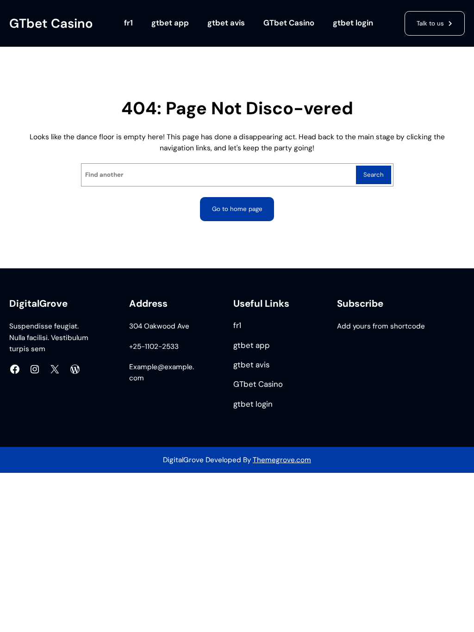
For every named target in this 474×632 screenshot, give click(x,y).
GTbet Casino (51, 23)
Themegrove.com (282, 460)
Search (373, 175)
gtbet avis (226, 23)
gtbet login (353, 23)
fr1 (128, 23)
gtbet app (170, 23)
